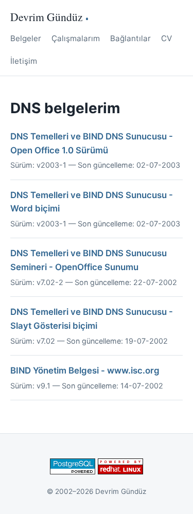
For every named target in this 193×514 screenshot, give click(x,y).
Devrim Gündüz (46, 16)
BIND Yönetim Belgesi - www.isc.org (85, 370)
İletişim (23, 61)
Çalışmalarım (75, 38)
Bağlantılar (130, 38)
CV (166, 38)
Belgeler (25, 38)
